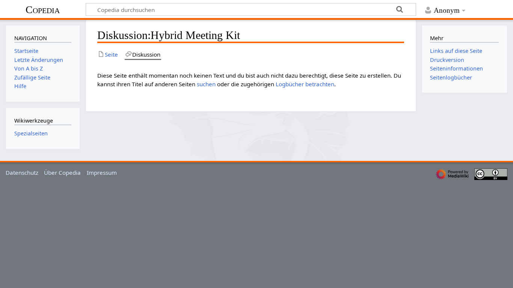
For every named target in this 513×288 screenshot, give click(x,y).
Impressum (102, 172)
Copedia (43, 9)
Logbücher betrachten (305, 84)
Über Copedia (62, 172)
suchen (206, 84)
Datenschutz (22, 172)
